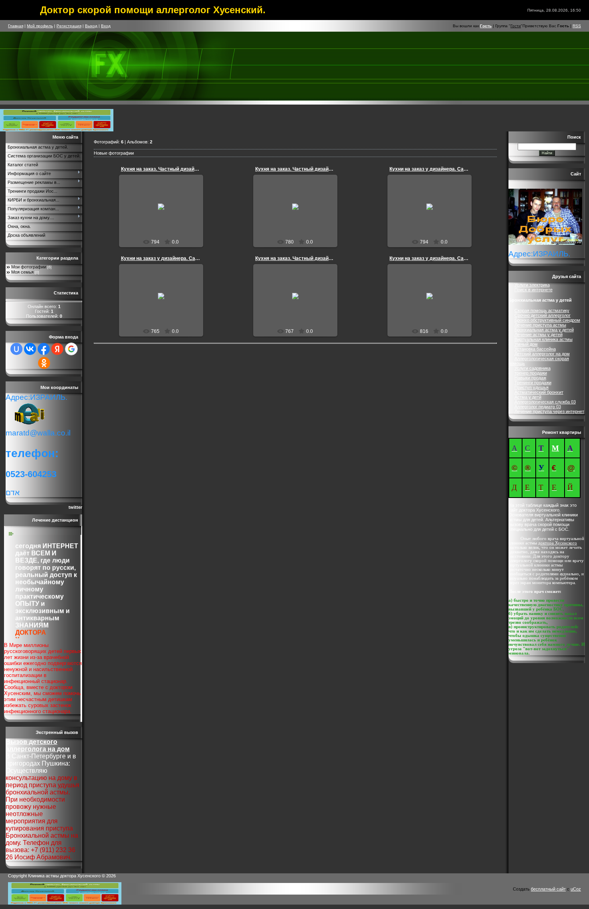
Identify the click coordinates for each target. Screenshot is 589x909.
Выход (91, 26)
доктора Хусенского (557, 543)
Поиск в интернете (533, 289)
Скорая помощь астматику (541, 310)
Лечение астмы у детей (538, 334)
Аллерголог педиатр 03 (537, 406)
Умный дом (526, 344)
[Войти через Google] (71, 349)
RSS (577, 26)
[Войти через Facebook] (44, 349)
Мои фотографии (28, 266)
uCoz (576, 889)
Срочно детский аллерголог (542, 315)
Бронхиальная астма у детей (544, 329)
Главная (15, 26)
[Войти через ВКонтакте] (30, 349)
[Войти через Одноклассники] (44, 363)
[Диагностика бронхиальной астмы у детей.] (56, 129)
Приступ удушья (531, 387)
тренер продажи (530, 373)
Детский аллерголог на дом (542, 353)
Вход (106, 26)
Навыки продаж (530, 377)
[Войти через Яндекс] (57, 349)
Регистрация (68, 26)
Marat (164, 219)
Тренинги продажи (532, 382)
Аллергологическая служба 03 (545, 401)
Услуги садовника (532, 368)
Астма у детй (527, 397)
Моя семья (22, 272)
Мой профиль (40, 26)
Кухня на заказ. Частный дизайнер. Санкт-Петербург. (183, 169)
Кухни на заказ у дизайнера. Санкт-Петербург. (443, 169)
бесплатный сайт (548, 889)
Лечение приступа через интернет (549, 411)
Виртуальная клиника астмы (543, 339)
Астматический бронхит (538, 392)
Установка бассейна (535, 349)
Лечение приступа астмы (540, 324)
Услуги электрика (532, 284)
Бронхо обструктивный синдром (547, 320)
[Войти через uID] (16, 349)
